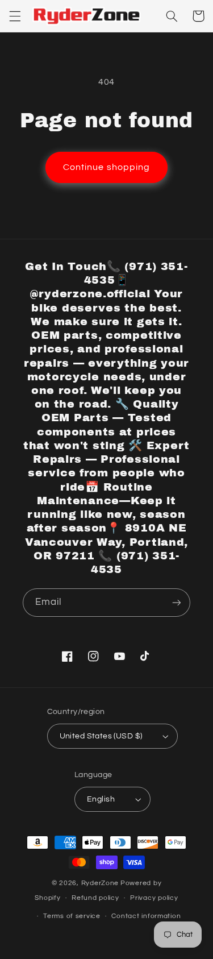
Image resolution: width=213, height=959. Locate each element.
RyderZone (100, 883)
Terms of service (72, 916)
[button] (15, 16)
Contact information (146, 916)
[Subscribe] (177, 602)
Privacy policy (154, 898)
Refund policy (95, 898)
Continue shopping (106, 167)
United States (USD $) (101, 736)
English (101, 799)
